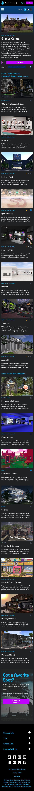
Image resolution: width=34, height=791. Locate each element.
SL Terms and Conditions (17, 769)
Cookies (17, 776)
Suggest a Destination (16, 701)
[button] (10, 3)
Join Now (19, 63)
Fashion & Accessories (8, 35)
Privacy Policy (17, 773)
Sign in (23, 3)
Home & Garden (5, 100)
